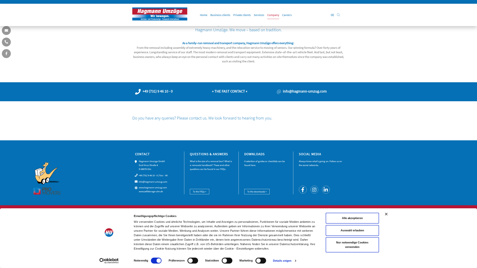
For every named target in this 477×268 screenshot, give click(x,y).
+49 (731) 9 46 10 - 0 (148, 175)
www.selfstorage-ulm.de (151, 191)
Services (259, 15)
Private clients (242, 15)
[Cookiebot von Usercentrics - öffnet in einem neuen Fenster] (109, 261)
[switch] (192, 261)
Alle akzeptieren (352, 218)
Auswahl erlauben (352, 230)
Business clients (220, 15)
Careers (287, 15)
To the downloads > (257, 191)
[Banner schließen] (386, 214)
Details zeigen (282, 260)
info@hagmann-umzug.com (153, 181)
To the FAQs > (199, 191)
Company (273, 15)
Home (203, 15)
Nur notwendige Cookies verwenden (352, 244)
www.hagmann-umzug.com (153, 187)
